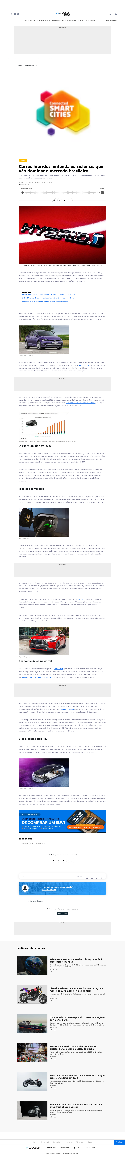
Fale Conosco (80, 1142)
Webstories (92, 1148)
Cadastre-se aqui (49, 890)
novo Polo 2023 (85, 365)
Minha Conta (68, 1142)
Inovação (14, 59)
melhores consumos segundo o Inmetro (37, 677)
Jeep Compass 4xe (67, 709)
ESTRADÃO (93, 20)
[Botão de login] (116, 14)
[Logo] (63, 14)
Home (9, 59)
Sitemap (90, 1142)
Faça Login (119, 1142)
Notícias (52, 1148)
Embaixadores (57, 1142)
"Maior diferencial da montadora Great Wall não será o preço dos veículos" (48, 298)
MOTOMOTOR (83, 20)
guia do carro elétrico (38, 843)
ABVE (81, 599)
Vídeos (78, 1148)
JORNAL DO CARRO (72, 20)
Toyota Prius (58, 669)
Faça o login (62, 913)
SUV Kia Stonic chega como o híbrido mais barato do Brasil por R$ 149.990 (48, 294)
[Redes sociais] (8, 14)
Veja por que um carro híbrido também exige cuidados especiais (45, 302)
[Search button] (110, 14)
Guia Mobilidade (44, 1142)
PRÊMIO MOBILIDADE (58, 20)
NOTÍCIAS (33, 20)
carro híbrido (24, 843)
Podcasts (66, 1148)
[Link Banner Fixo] (62, 821)
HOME (25, 20)
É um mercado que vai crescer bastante (81, 403)
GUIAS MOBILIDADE (44, 20)
